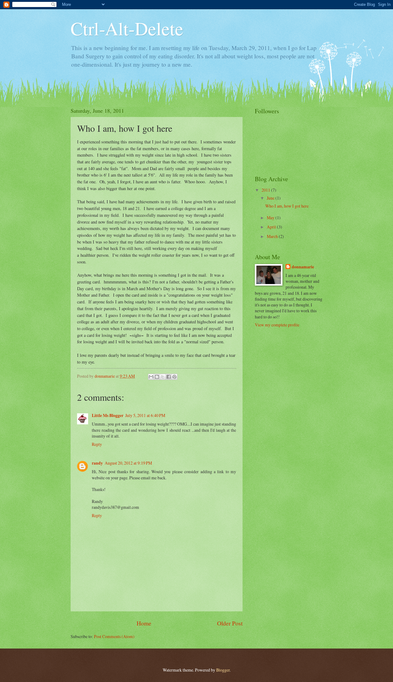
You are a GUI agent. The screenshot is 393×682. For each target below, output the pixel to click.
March (273, 236)
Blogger (223, 670)
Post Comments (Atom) (114, 636)
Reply (97, 444)
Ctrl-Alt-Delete (127, 28)
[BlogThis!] (157, 377)
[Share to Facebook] (168, 377)
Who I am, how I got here (287, 206)
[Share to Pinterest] (174, 377)
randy (97, 463)
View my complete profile (277, 325)
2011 (266, 190)
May (271, 217)
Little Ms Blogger (107, 415)
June (271, 198)
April (272, 227)
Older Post (230, 623)
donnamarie (303, 267)
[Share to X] (163, 377)
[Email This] (151, 377)
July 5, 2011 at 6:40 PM (145, 415)
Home (144, 623)
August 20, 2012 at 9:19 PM (128, 463)
